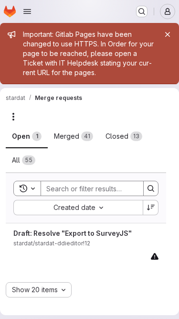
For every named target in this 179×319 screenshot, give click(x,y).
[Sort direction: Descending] (150, 207)
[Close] (167, 34)
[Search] (150, 188)
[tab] (27, 136)
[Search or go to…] (141, 11)
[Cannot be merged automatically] (154, 256)
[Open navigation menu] (27, 11)
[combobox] (78, 207)
